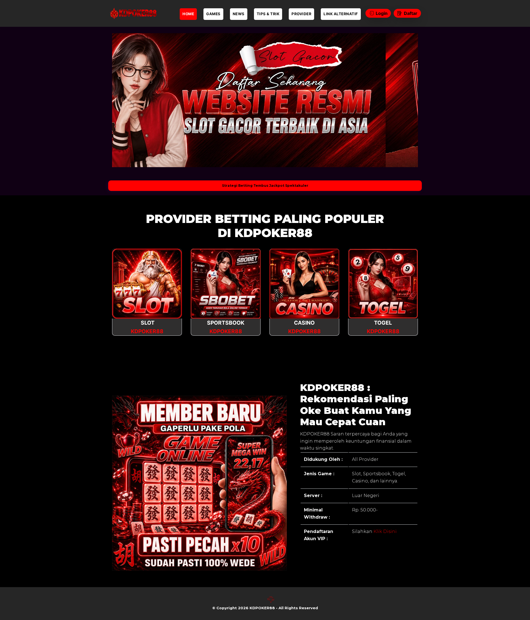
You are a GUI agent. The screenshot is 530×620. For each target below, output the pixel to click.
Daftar (410, 13)
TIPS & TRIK (268, 14)
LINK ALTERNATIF (341, 14)
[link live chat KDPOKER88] (270, 601)
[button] (124, 100)
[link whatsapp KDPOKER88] (259, 601)
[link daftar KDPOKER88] (132, 13)
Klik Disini (384, 531)
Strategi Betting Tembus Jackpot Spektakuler (265, 185)
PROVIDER (301, 14)
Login (382, 13)
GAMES (213, 14)
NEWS (239, 14)
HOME (188, 14)
